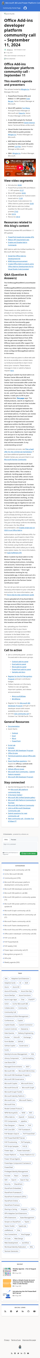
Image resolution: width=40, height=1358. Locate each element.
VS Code (7, 1239)
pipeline (24, 1121)
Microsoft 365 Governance (14, 1079)
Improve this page (29, 1340)
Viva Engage (25, 1234)
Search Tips (24, 1180)
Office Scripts (13, 753)
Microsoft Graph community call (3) (17, 911)
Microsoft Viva (9, 1104)
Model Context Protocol (13, 1109)
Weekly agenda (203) (12, 962)
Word (14, 738)
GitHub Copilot (9, 1046)
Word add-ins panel (19, 667)
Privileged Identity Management (16, 1171)
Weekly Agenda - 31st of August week (24, 1269)
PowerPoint (16, 741)
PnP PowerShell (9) (11, 942)
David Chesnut (29, 123)
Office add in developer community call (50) (20, 934)
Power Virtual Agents (12, 1159)
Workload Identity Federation (15, 1247)
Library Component (11, 1058)
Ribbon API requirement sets (18, 240)
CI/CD (6, 1004)
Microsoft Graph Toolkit (13, 1092)
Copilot (20, 1020)
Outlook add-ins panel (20, 662)
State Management (27, 1218)
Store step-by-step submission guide (20, 595)
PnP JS (25, 1146)
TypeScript (22, 1226)
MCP (27, 1067)
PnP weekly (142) (10, 946)
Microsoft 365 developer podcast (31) (18, 889)
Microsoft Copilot (10, 1083)
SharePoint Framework (12, 1192)
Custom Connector (26, 1025)
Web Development (11, 1243)
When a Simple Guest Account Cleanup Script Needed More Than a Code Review (24, 1282)
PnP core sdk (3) (10, 938)
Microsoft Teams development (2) (16, 925)
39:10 (18, 217)
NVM (23, 1113)
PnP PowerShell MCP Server (14, 1138)
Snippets (24, 1209)
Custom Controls (10, 1029)
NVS (30, 1113)
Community (22, 1008)
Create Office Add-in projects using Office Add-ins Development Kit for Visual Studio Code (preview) (21, 266)
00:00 (20, 185)
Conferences (9, 1020)
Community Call (10, 1012)
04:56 (24, 193)
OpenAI (21, 1117)
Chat (22, 999)
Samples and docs (18, 672)
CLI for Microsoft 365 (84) (13, 874)
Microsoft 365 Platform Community (21, 805)
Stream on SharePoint (12, 1222)
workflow (25, 1243)
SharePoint (18, 1184)
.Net (5, 979)
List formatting (28, 1058)
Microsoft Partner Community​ (15, 459)
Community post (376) (12, 878)
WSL (31, 1247)
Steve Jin (22, 113)
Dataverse (24, 1029)
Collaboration (9, 1008)
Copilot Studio (9, 1025)
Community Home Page (11, 8)
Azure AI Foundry (10, 991)
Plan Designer (9, 1125)
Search (13, 1180)
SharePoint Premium (12, 1205)
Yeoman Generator (11, 1251)
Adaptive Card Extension (20, 979)
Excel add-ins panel (19, 664)
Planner (21, 1125)
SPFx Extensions (10, 1218)
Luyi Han (18, 146)
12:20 (21, 198)
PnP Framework (24, 1129)
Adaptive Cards (10, 983)
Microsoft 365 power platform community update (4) (19, 905)
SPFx (33, 1209)
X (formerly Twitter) (15, 795)
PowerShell (8, 1167)
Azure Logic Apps (10, 999)
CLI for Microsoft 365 (20, 1004)
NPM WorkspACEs (11, 1113)
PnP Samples (25, 1142)
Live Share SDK (9, 1062)
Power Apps (8, 1150)
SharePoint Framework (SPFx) (15, 1197)
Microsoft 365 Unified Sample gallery (21, 797)
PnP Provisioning (10, 1142)
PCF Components (10, 1121)
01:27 (22, 190)
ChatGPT (31, 999)
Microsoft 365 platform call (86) (15, 893)
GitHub (20, 1041)
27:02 (16, 211)
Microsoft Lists (9, 1100)
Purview (7, 1176)
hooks (6, 1050)
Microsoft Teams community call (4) (17, 921)
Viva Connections (10, 1234)
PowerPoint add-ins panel (21, 669)
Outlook (15, 733)
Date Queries (9, 1033)
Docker (7, 1037)
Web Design (18, 1239)
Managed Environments (13, 1067)
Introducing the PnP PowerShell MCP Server (24, 1292)
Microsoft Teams (25, 1100)
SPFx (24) (7, 958)
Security (7, 1184)
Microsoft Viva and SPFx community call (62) (20, 930)
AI (20, 983)
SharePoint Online (11, 1201)
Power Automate (23, 1150)
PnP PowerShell (29, 1134)
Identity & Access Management (15, 1054)
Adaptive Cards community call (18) (17, 870)
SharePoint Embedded (12, 1188)
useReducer (8, 1230)
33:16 (14, 214)
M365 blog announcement (17, 261)
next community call (21, 714)
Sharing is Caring (10, 1209)
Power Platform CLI (27, 1155)
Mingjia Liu (25, 89)
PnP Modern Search (11, 1134)
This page (20, 398)
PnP (29, 1125)
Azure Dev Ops (26, 991)
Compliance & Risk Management (16, 1016)
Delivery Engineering (25, 1033)
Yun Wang (26, 108)
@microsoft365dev (19, 696)
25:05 (32, 204)
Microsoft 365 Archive (27, 1071)
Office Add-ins (9, 1117)
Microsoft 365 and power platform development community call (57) (17, 883)
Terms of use (16, 1340)
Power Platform (10, 1155)
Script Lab (11, 745)
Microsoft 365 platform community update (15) (20, 898)
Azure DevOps (9, 995)
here (12, 371)
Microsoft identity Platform (14, 1096)
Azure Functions (25, 995)
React (16, 1176)
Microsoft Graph (28, 1088)
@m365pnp (16, 699)
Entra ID (17, 1037)
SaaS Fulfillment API (14, 553)
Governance (23, 1046)
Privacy (6, 1340)
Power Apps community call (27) (16, 950)
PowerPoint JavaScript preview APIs (21, 237)
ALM (26, 983)
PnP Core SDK (9, 1129)
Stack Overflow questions (17, 761)
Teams (27, 1222)
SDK (5, 1180)
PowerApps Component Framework (17, 1163)
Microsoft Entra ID (11, 1088)
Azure (6, 987)
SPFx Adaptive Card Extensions (15, 1213)
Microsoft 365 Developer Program (20, 750)
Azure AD (16, 987)
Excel (14, 736)
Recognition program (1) (13, 954)
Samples (11, 748)
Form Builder (9, 1041)
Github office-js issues (16, 769)
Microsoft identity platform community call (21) (20, 916)
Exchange (27, 1037)
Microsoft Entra (27, 1083)
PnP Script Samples (11, 1146)
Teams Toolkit (9, 1226)
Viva (18, 1230)
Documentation (14, 726)
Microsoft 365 (9, 1071)
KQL (32, 1054)
